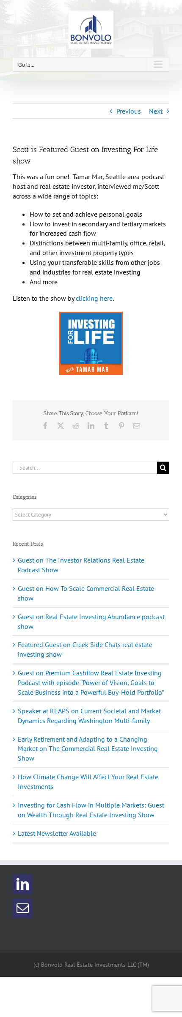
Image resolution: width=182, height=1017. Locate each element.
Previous (128, 111)
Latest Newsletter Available (57, 833)
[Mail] (23, 908)
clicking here (94, 298)
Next (156, 111)
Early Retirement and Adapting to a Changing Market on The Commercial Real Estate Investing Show (88, 749)
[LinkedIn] (23, 884)
